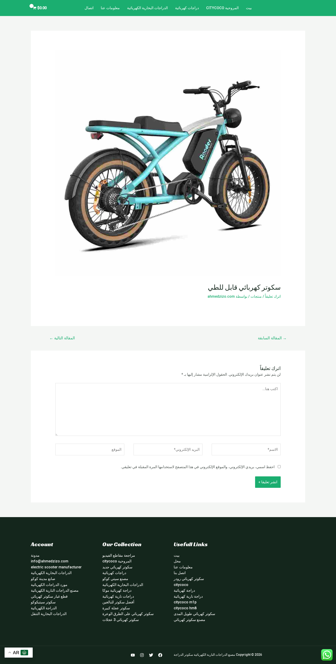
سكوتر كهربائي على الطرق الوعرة (128, 614)
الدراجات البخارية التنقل (49, 614)
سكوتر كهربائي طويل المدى (194, 614)
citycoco (181, 585)
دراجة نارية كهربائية (188, 596)
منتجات (256, 296)
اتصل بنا (180, 573)
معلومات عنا (110, 8)
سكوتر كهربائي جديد (117, 567)
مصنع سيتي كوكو (115, 579)
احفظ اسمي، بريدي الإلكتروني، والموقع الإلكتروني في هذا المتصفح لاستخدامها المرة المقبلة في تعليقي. (198, 467)
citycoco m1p (185, 602)
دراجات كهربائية (187, 8)
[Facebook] (160, 655)
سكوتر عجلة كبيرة (116, 608)
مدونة (35, 555)
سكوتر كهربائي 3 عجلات (120, 620)
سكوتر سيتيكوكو (43, 602)
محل (177, 561)
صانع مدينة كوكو (43, 579)
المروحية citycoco (222, 8)
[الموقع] (89, 450)
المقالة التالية (62, 338)
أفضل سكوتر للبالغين (118, 602)
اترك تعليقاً (273, 296)
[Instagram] (142, 655)
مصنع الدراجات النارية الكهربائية (55, 590)
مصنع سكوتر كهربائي (189, 620)
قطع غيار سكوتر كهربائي (49, 596)
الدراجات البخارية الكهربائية (147, 8)
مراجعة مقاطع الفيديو (118, 555)
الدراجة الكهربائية (44, 608)
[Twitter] (151, 655)
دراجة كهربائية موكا (116, 590)
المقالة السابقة (272, 338)
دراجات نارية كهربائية (118, 596)
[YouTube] (133, 655)
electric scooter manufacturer (56, 567)
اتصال (89, 8)
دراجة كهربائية (184, 590)
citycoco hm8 (185, 608)
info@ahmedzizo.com (49, 561)
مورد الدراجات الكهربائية (49, 585)
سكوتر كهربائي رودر (189, 579)
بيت (249, 8)
